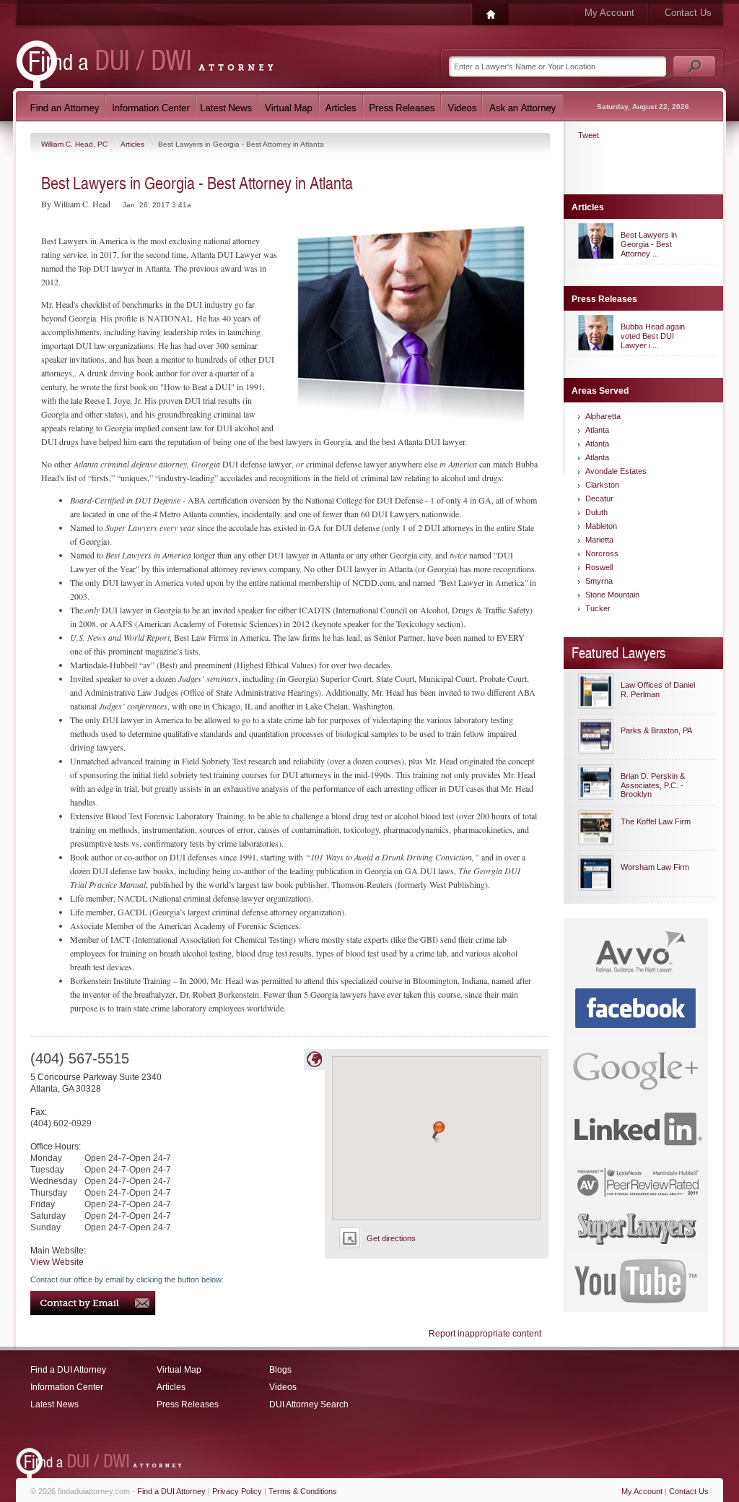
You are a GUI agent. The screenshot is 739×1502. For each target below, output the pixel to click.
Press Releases (188, 1404)
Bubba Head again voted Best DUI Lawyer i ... (653, 336)
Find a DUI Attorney (68, 1370)
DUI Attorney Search (309, 1404)
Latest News (54, 1404)
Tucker (598, 608)
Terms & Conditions (302, 1491)
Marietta (599, 539)
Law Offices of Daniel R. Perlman (658, 690)
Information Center (66, 1387)
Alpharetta (603, 416)
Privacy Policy (237, 1491)
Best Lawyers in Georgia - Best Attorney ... (649, 244)
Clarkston (602, 484)
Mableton (601, 526)
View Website (57, 1262)
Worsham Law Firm (655, 867)
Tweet (588, 135)
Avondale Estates (616, 471)
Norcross (601, 553)
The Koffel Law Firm (656, 821)
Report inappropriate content (485, 1334)
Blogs (280, 1370)
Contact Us (688, 12)
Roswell (599, 567)
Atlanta (597, 430)
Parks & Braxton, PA (656, 730)
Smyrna (599, 581)
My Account (609, 12)
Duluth (596, 512)
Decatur (599, 498)
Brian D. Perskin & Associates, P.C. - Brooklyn (653, 785)
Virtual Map (179, 1370)
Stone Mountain (612, 594)
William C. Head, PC (75, 144)
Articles (134, 144)
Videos (283, 1387)
